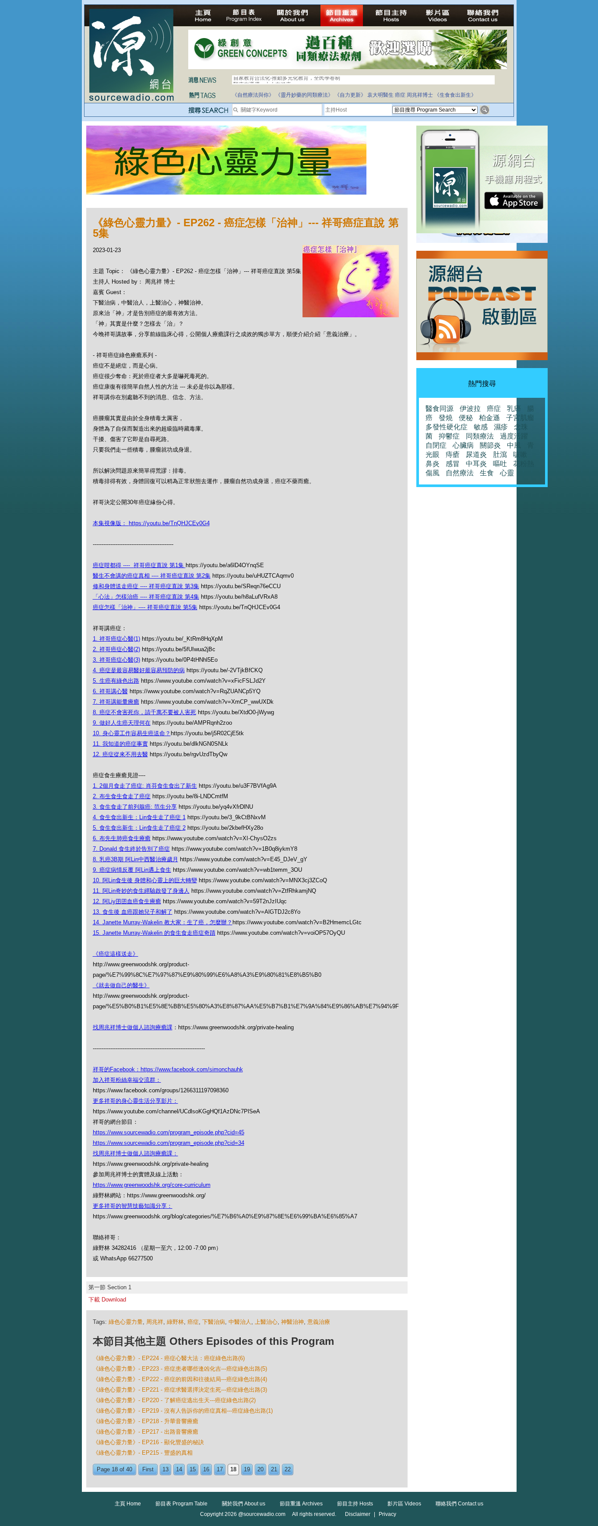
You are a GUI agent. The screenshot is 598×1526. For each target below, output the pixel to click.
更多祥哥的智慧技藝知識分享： (132, 1206)
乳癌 (514, 408)
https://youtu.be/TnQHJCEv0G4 (169, 523)
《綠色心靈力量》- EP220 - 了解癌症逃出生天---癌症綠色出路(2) (174, 1400)
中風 (514, 445)
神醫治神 (292, 1322)
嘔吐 (500, 463)
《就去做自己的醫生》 (121, 985)
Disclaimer (357, 1514)
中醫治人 (240, 1322)
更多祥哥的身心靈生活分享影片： (135, 1101)
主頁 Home (128, 1504)
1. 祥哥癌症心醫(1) (116, 638)
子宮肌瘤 (520, 417)
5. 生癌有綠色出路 (116, 680)
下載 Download (107, 1299)
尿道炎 (476, 454)
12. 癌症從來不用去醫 (120, 754)
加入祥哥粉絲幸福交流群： (127, 1080)
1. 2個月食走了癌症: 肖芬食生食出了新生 (145, 785)
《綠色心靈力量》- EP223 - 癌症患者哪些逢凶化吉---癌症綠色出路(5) (180, 1368)
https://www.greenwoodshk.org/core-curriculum (152, 1185)
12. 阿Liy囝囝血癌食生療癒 (127, 901)
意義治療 (318, 1322)
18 (233, 1469)
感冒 (453, 463)
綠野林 (175, 1322)
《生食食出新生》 (455, 95)
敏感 (481, 427)
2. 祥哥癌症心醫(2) (116, 649)
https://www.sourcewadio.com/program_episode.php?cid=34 (168, 1143)
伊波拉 (470, 408)
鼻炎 (433, 463)
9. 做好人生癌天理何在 (122, 722)
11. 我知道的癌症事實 (120, 743)
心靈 (507, 473)
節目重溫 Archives (301, 1504)
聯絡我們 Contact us (459, 1504)
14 (179, 1469)
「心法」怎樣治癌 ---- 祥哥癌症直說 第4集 (146, 596)
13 (165, 1469)
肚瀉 (500, 454)
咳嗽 (520, 454)
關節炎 (490, 445)
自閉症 (436, 445)
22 (288, 1469)
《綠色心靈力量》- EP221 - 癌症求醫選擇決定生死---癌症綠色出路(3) (180, 1389)
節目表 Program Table (181, 1504)
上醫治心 (266, 1322)
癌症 (400, 95)
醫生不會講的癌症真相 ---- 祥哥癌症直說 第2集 (152, 575)
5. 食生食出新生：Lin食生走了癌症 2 (139, 827)
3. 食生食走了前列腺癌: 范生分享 (135, 806)
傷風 (433, 473)
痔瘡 (453, 454)
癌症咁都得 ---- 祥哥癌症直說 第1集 (139, 565)
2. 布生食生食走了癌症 (122, 796)
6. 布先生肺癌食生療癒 (122, 838)
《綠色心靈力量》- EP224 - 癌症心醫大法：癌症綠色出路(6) (169, 1358)
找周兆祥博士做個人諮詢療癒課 (132, 1027)
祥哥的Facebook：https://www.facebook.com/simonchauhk (168, 1069)
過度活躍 (514, 436)
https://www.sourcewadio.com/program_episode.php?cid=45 (168, 1132)
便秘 (466, 417)
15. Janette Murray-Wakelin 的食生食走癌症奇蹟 (154, 933)
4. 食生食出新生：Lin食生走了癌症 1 (139, 817)
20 (260, 1469)
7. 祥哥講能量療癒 (116, 701)
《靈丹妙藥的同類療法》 (304, 95)
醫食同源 (440, 408)
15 (193, 1469)
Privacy (387, 1514)
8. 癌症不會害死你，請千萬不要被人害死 (144, 712)
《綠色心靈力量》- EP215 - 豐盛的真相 (143, 1452)
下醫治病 (213, 1322)
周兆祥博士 (420, 95)
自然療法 (460, 473)
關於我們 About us (243, 1504)
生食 (487, 473)
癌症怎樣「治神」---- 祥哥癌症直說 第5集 (145, 607)
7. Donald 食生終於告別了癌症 (131, 848)
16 (206, 1469)
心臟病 (463, 445)
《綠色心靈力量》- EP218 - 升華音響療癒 (145, 1421)
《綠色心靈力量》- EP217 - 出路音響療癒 (145, 1431)
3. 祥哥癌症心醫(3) (116, 659)
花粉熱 (523, 463)
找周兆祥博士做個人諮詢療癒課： (135, 1153)
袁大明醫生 (380, 95)
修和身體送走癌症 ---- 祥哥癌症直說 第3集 (146, 586)
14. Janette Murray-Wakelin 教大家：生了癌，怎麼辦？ (162, 922)
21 (274, 1469)
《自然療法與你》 (253, 95)
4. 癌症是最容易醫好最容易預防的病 (139, 670)
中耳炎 (476, 463)
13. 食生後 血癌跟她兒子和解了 (132, 912)
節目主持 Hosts (355, 1504)
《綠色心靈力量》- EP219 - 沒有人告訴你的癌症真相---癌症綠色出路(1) (183, 1410)
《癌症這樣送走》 (115, 954)
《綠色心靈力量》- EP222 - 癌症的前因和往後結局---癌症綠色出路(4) (180, 1379)
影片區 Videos (404, 1504)
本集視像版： (111, 523)
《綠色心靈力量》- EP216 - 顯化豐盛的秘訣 (148, 1442)
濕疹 (501, 427)
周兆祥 (154, 1322)
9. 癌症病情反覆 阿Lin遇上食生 (132, 869)
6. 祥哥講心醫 (110, 691)
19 (247, 1469)
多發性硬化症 (447, 427)
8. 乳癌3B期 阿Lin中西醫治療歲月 (135, 859)
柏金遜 (489, 417)
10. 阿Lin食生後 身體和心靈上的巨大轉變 (145, 880)
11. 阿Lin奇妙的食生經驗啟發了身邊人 (141, 891)
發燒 (446, 417)
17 (220, 1469)
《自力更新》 (350, 95)
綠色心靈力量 (126, 1322)
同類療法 (480, 436)
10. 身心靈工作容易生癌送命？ (132, 733)
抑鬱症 (449, 436)
